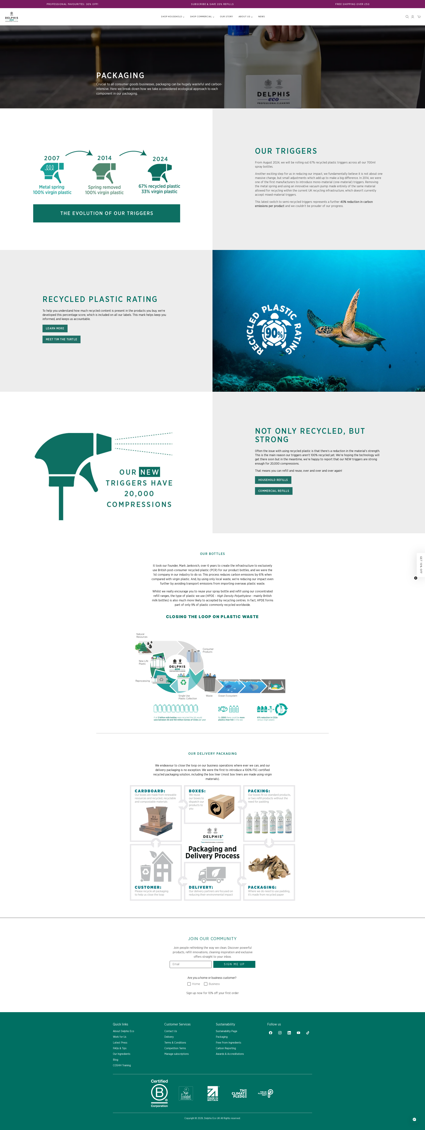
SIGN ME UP (234, 964)
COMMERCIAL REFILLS (273, 491)
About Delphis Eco (123, 1031)
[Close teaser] (415, 578)
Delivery (169, 1037)
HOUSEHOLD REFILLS (273, 480)
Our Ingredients (121, 1054)
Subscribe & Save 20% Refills (212, 4)
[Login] (412, 17)
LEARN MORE (55, 328)
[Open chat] (414, 1119)
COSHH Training (122, 1065)
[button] (421, 565)
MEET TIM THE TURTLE (61, 339)
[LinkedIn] (289, 1032)
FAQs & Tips (120, 1048)
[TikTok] (307, 1032)
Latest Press (120, 1042)
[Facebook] (270, 1032)
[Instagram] (280, 1032)
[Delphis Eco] (11, 16)
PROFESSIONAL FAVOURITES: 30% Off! (72, 4)
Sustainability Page (226, 1031)
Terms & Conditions (175, 1042)
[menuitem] (172, 17)
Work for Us (119, 1037)
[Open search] (407, 16)
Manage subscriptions (176, 1054)
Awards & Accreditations (230, 1054)
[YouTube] (298, 1032)
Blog (115, 1059)
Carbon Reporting (226, 1048)
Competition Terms (175, 1048)
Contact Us (170, 1031)
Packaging (222, 1037)
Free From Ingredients (228, 1042)
